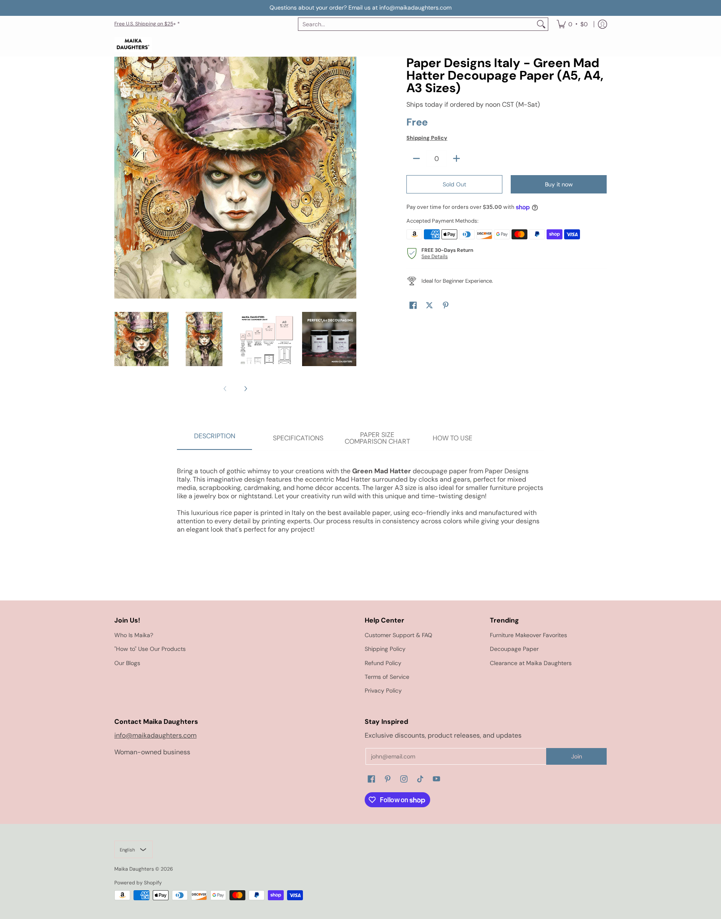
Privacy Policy (383, 690)
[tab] (214, 438)
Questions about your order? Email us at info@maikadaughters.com (360, 7)
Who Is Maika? (133, 635)
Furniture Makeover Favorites (528, 635)
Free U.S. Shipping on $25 (143, 23)
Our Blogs (127, 663)
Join (576, 756)
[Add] (456, 158)
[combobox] (416, 24)
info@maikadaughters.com (155, 735)
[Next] (245, 388)
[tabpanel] (360, 496)
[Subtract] (416, 158)
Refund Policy (383, 663)
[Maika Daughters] (133, 45)
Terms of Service (387, 676)
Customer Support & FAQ (398, 635)
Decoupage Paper (514, 649)
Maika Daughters (134, 869)
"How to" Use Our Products (150, 649)
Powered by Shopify (138, 882)
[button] (413, 306)
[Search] (541, 24)
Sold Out (454, 184)
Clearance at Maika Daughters (531, 663)
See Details (434, 256)
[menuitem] (572, 24)
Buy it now (559, 184)
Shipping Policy (426, 137)
